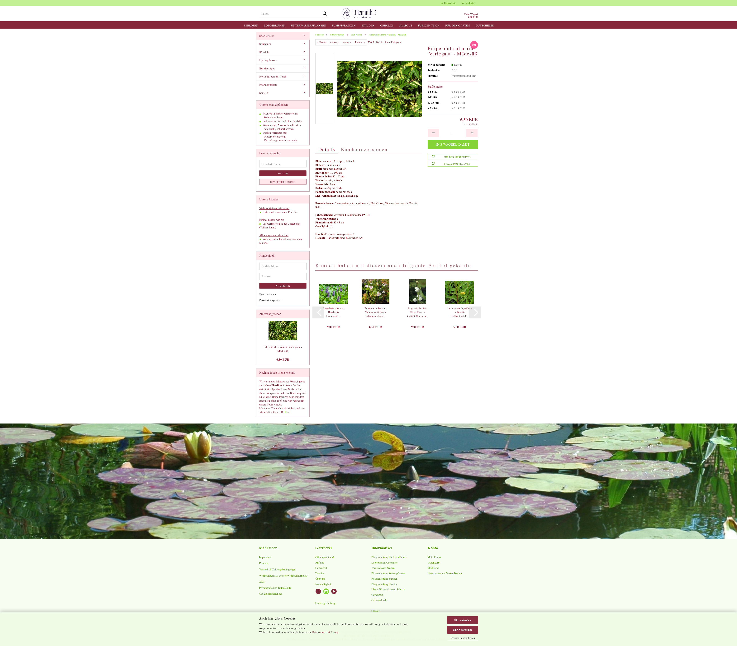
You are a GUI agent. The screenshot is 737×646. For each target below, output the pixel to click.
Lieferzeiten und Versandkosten (445, 573)
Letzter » (360, 42)
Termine (319, 573)
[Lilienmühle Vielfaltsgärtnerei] (359, 13)
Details (326, 149)
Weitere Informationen (462, 638)
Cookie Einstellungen (270, 593)
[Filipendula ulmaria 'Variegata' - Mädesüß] (379, 88)
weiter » (347, 42)
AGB (261, 581)
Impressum (265, 557)
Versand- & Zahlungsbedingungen (277, 569)
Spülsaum (265, 44)
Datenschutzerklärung (325, 632)
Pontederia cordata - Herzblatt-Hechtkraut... (333, 312)
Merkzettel (469, 2)
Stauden (367, 25)
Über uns (320, 578)
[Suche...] (324, 13)
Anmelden (283, 285)
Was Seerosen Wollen (383, 568)
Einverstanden (462, 620)
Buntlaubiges (267, 68)
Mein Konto (434, 557)
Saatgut (405, 25)
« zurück (334, 42)
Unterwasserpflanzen (308, 25)
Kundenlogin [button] (449, 2)
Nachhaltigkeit (323, 584)
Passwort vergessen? (270, 300)
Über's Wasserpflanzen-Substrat (388, 589)
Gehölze (386, 25)
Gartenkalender (379, 600)
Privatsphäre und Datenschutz (275, 588)
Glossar (375, 611)
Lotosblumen (274, 25)
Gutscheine (485, 25)
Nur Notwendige (462, 630)
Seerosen (251, 25)
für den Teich (429, 25)
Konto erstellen (267, 294)
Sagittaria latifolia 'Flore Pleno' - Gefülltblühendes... (417, 312)
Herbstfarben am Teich (273, 76)
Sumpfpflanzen (344, 25)
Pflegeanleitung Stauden (384, 584)
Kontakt (263, 563)
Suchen (283, 173)
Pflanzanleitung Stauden (384, 578)
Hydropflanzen (268, 60)
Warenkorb (434, 562)
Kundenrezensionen (364, 149)
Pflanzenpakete (268, 85)
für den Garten (457, 25)
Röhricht (264, 52)
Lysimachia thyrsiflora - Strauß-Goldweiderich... (460, 312)
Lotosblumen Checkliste (384, 562)
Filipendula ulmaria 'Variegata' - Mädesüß (283, 349)
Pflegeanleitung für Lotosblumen (389, 557)
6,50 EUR (282, 359)
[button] (433, 133)
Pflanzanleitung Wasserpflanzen (388, 573)
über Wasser (266, 36)
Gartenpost (321, 568)
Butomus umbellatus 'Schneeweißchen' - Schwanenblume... (375, 312)
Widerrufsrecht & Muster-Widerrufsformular (283, 575)
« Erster (321, 42)
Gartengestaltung (325, 603)
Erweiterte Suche (282, 181)
